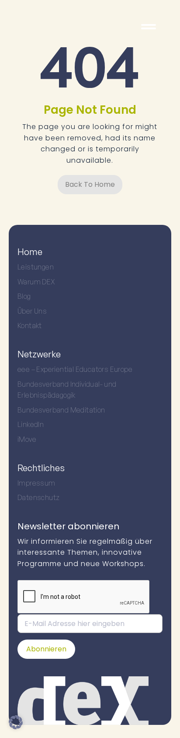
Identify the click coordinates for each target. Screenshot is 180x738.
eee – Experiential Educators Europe (74, 369)
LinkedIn (30, 424)
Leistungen (35, 266)
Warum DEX (36, 281)
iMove (26, 439)
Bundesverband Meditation (61, 410)
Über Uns (32, 311)
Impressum (36, 483)
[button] (15, 722)
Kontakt (29, 325)
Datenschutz (38, 497)
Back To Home (90, 184)
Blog (24, 296)
